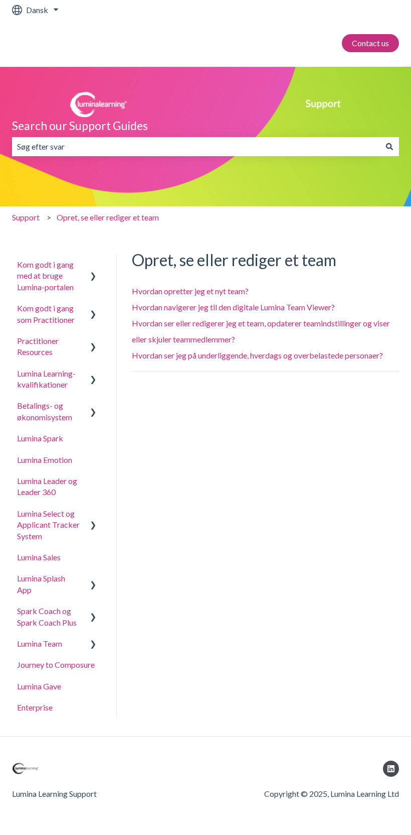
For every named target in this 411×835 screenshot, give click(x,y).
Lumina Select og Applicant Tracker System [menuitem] (48, 525)
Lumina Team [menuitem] (39, 643)
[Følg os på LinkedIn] (391, 769)
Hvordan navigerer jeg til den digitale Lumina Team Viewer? (233, 307)
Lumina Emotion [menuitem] (44, 459)
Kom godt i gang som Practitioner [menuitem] (46, 313)
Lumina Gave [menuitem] (39, 686)
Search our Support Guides (80, 125)
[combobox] (196, 146)
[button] (93, 265)
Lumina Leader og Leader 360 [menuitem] (47, 486)
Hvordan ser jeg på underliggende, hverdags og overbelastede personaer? (257, 355)
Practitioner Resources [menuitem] (38, 346)
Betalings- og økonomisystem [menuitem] (44, 411)
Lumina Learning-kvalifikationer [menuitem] (46, 379)
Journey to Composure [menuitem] (56, 664)
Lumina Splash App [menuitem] (41, 583)
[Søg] (389, 146)
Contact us (370, 43)
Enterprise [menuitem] (35, 707)
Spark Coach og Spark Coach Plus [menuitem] (47, 616)
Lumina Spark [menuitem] (40, 438)
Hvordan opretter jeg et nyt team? (190, 291)
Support (26, 217)
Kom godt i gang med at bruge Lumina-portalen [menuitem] (45, 276)
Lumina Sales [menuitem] (39, 557)
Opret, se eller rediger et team (108, 217)
